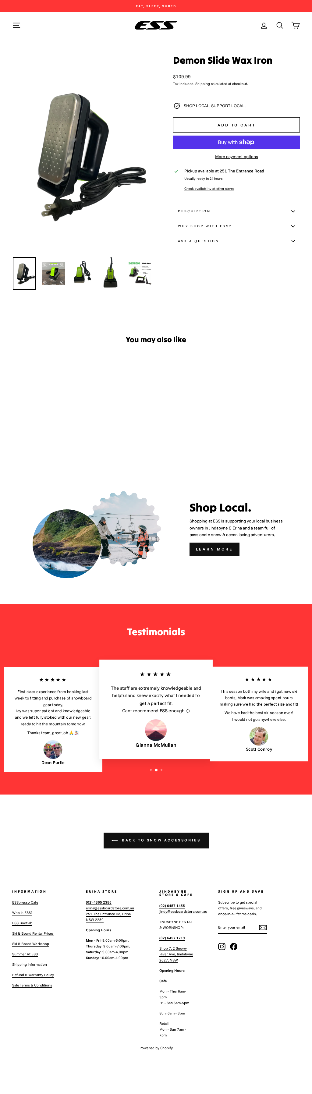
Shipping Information (29, 964)
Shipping (202, 83)
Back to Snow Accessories (160, 840)
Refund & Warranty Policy (33, 974)
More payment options (236, 156)
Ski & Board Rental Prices (33, 933)
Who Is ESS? (22, 912)
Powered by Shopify (156, 1048)
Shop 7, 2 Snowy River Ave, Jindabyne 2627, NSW (176, 954)
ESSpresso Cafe (25, 902)
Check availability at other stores (209, 188)
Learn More (214, 549)
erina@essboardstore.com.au (110, 908)
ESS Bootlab (22, 923)
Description (194, 211)
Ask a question (198, 241)
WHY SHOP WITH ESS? (205, 226)
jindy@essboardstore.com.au (183, 911)
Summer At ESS (25, 954)
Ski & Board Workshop (30, 943)
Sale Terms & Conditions (32, 985)
